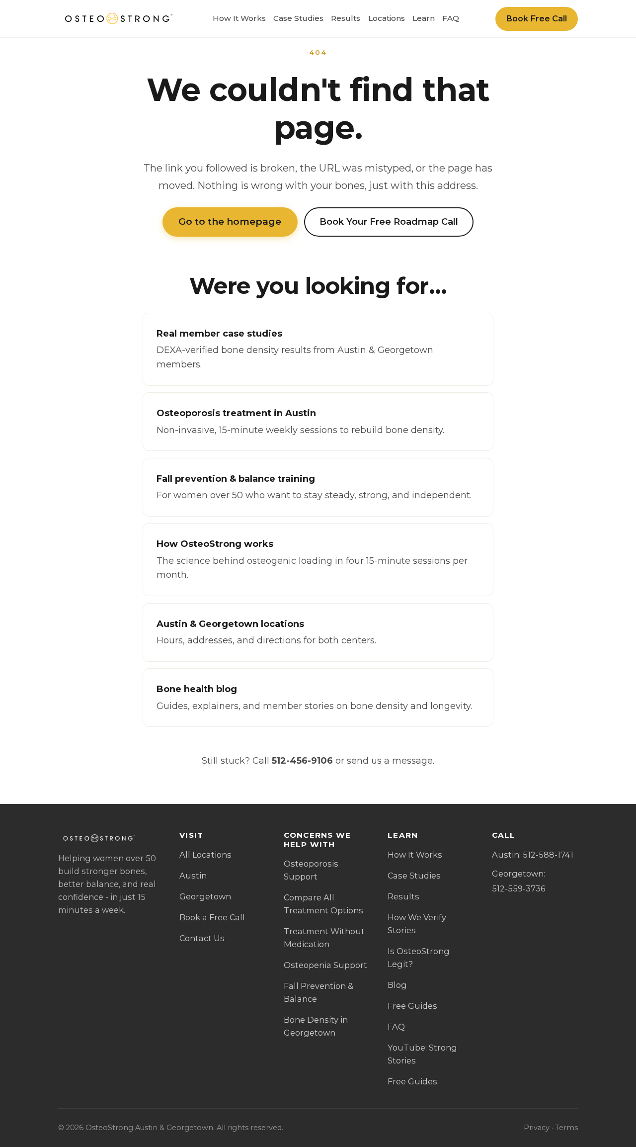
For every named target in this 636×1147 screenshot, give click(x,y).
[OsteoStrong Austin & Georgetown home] (117, 19)
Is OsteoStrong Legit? (419, 957)
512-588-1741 (548, 855)
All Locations (205, 855)
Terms (566, 1127)
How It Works (239, 18)
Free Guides (412, 1006)
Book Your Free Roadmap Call (388, 221)
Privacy (537, 1127)
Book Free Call (536, 18)
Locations (386, 18)
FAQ (450, 18)
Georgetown (205, 896)
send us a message (390, 760)
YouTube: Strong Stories (422, 1054)
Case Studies (298, 18)
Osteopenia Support (325, 965)
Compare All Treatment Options (323, 903)
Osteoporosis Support (311, 870)
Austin (193, 876)
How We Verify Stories (417, 923)
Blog (397, 985)
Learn (423, 18)
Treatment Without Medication (324, 937)
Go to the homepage (229, 221)
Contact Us (202, 938)
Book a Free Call (212, 917)
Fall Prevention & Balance (318, 992)
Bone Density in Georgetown (316, 1026)
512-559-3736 (518, 888)
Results (345, 18)
